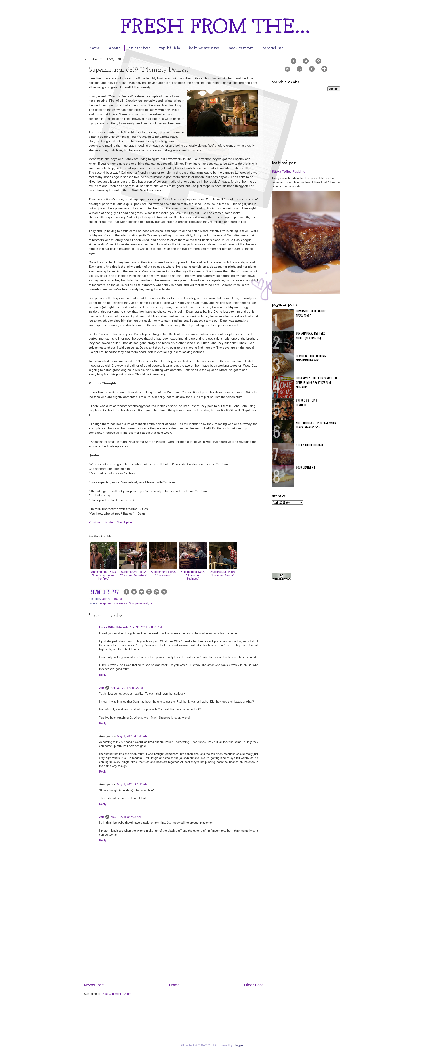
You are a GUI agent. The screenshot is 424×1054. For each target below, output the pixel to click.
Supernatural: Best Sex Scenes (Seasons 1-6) (310, 335)
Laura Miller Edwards (113, 627)
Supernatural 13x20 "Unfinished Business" (193, 575)
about (114, 48)
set (110, 603)
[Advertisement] (173, 946)
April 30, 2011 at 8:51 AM (146, 627)
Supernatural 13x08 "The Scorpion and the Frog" (103, 575)
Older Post (253, 985)
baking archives (204, 48)
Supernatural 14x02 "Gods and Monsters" (133, 573)
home (94, 48)
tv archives (139, 48)
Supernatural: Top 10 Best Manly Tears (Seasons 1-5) (316, 424)
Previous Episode (101, 522)
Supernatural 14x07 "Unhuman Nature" (222, 573)
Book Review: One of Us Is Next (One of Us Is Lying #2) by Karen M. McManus (317, 382)
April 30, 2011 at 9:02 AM (127, 687)
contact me (272, 48)
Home (174, 985)
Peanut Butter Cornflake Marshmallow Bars (311, 357)
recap (102, 603)
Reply (102, 674)
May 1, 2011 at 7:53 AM (126, 817)
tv (151, 603)
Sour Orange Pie (305, 467)
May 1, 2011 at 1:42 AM (132, 784)
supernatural (140, 603)
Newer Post (94, 985)
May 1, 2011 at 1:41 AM (132, 736)
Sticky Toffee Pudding (288, 171)
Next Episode (126, 522)
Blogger (238, 1045)
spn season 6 (122, 603)
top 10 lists (169, 48)
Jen (101, 687)
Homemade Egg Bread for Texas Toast (311, 313)
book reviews (241, 48)
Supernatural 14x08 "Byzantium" (163, 573)
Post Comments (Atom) (117, 993)
